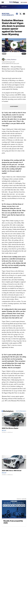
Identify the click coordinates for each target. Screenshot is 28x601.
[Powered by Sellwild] (24, 498)
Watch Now (23, 2)
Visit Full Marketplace (21, 411)
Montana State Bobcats (8, 14)
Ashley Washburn (11, 59)
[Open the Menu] (2, 2)
